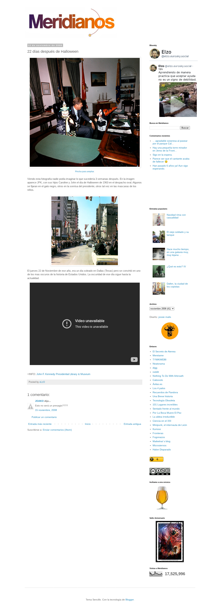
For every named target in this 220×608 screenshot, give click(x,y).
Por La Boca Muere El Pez (167, 412)
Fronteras (158, 433)
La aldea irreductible (164, 416)
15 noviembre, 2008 (46, 410)
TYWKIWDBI (159, 359)
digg (155, 367)
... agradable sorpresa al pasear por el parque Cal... (170, 142)
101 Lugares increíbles (165, 404)
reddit (156, 372)
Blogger (129, 599)
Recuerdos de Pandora (165, 392)
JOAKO (39, 401)
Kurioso (157, 429)
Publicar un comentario (44, 417)
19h (160, 69)
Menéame (158, 355)
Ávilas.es (157, 384)
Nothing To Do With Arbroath (168, 375)
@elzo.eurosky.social (175, 56)
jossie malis (164, 317)
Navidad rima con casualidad (176, 216)
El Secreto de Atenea (164, 351)
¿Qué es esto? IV (176, 266)
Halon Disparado (162, 449)
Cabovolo (158, 380)
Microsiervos (159, 445)
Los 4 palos (159, 388)
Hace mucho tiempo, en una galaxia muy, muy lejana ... (178, 252)
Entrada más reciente (40, 424)
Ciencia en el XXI (162, 420)
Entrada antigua (132, 424)
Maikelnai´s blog (161, 441)
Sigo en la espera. (162, 154)
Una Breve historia (163, 396)
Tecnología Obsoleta (164, 400)
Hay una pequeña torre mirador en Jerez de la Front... (170, 149)
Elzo (166, 52)
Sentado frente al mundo (166, 408)
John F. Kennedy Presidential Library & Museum (63, 374)
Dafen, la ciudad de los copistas (177, 285)
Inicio (88, 424)
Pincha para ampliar (84, 171)
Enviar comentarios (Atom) (57, 429)
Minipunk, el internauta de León (170, 425)
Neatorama (159, 363)
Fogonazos (159, 437)
